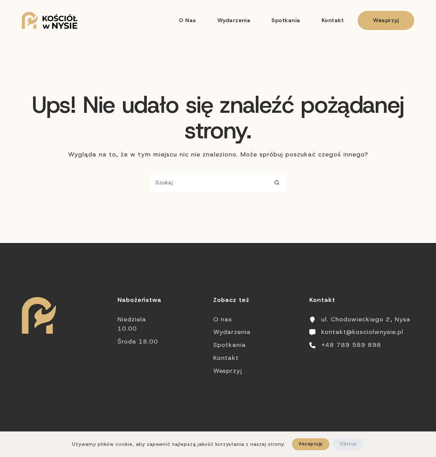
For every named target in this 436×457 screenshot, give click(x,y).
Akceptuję (310, 444)
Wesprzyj (386, 20)
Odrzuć (348, 444)
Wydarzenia (234, 20)
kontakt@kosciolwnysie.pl (362, 332)
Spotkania (285, 20)
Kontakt (333, 20)
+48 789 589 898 (351, 345)
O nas (187, 20)
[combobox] (208, 182)
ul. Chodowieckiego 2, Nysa (365, 319)
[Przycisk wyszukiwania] (276, 182)
